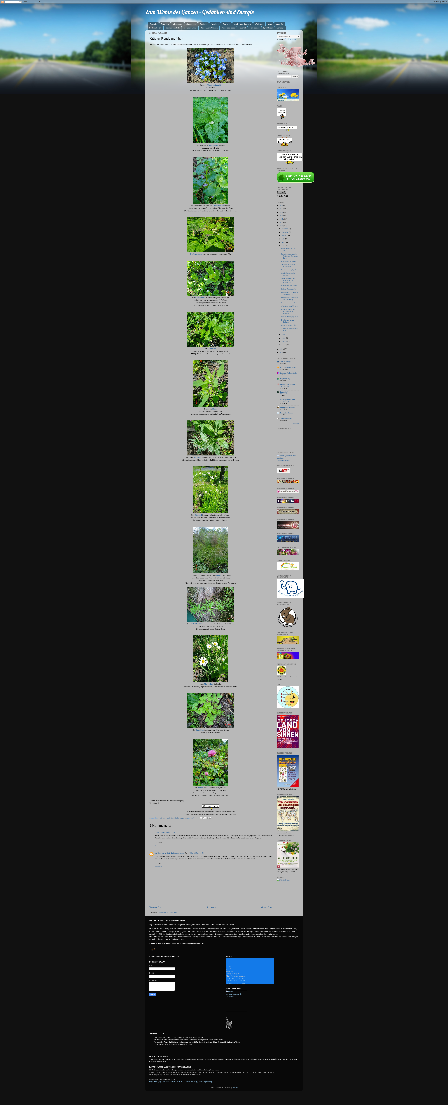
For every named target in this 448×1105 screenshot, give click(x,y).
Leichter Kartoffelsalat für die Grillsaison (290, 293)
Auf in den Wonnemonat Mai (289, 329)
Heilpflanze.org (285, 378)
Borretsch (197, 457)
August (284, 235)
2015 (281, 226)
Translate (293, 39)
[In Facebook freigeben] (207, 818)
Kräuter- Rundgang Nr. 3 (289, 317)
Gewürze (226, 24)
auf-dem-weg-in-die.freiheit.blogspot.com (169, 853)
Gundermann (218, 205)
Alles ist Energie (285, 361)
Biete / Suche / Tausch (209, 28)
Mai (283, 246)
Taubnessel (213, 145)
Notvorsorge (254, 28)
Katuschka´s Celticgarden (284, 393)
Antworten (158, 846)
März (284, 338)
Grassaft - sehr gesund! (289, 261)
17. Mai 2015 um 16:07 (167, 832)
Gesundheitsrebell (286, 418)
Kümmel (198, 515)
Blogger (235, 1087)
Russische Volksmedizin (288, 373)
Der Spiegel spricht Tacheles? (287, 321)
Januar (284, 345)
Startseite (153, 24)
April (284, 335)
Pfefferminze (200, 297)
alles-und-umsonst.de (287, 407)
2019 (281, 212)
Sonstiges (280, 28)
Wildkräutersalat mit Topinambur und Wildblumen (288, 280)
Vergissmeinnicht (214, 85)
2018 (281, 215)
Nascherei (215, 24)
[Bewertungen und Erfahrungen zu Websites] (283, 880)
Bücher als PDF (155, 28)
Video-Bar (279, 24)
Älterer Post (266, 907)
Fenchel (219, 575)
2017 (281, 219)
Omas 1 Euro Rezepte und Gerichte (287, 385)
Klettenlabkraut (197, 623)
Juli (283, 239)
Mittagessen (177, 24)
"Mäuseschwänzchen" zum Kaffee (288, 265)
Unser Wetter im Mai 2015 (288, 250)
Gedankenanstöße (173, 28)
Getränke (203, 24)
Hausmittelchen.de (286, 413)
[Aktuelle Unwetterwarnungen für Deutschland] (236, 996)
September (285, 232)
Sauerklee (200, 730)
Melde (214, 408)
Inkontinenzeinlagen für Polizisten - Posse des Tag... (289, 256)
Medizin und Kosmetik (242, 24)
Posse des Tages (228, 28)
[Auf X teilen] (205, 818)
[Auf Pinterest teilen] (210, 818)
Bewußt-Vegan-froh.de (288, 367)
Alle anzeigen (295, 423)
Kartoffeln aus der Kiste (289, 303)
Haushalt (242, 28)
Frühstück (165, 24)
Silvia (157, 832)
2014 (281, 349)
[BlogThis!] (203, 818)
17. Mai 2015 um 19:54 (196, 853)
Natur (270, 24)
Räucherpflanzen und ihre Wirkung (287, 400)
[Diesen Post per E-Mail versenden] (201, 818)
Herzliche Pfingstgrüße (288, 270)
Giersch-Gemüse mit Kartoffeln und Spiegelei (288, 311)
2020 (281, 209)
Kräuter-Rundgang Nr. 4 (289, 289)
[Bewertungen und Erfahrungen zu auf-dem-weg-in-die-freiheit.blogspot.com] (288, 460)
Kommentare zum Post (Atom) (168, 912)
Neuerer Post (155, 907)
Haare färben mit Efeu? (289, 325)
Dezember (285, 229)
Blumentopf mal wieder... (289, 286)
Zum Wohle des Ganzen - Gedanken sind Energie (199, 12)
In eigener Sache (190, 28)
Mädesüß (212, 348)
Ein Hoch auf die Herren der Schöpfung (289, 298)
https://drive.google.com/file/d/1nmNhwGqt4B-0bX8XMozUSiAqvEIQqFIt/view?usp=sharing (180, 1082)
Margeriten (208, 684)
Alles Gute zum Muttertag (290, 306)
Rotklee (200, 787)
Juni (283, 242)
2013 (281, 352)
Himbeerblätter (196, 254)
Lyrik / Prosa (268, 28)
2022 (281, 205)
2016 (281, 222)
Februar (284, 341)
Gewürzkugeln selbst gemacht (288, 274)
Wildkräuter (259, 24)
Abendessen (191, 24)
